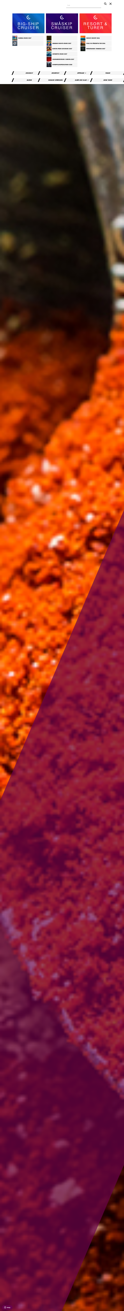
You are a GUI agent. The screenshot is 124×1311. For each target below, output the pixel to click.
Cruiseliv (29, 73)
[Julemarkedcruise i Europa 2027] (49, 61)
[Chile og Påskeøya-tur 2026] (83, 45)
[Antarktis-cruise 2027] (49, 56)
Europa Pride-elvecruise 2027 (62, 48)
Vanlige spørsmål (55, 80)
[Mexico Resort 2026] (83, 40)
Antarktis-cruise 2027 (59, 54)
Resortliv (55, 73)
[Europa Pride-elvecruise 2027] (49, 51)
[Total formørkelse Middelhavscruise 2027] (14, 45)
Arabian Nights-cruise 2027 (61, 43)
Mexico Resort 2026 (93, 38)
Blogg (29, 80)
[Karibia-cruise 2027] (14, 40)
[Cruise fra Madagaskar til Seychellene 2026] (49, 40)
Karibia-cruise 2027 (24, 38)
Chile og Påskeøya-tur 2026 (95, 43)
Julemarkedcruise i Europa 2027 (63, 59)
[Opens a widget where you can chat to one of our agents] (7, 1307)
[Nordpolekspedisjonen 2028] (49, 66)
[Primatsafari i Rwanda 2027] (83, 51)
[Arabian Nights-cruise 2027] (49, 45)
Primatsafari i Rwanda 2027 (95, 48)
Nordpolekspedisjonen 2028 (62, 64)
